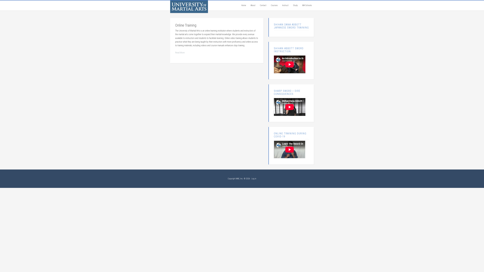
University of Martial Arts (189, 6)
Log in (253, 178)
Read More (180, 52)
